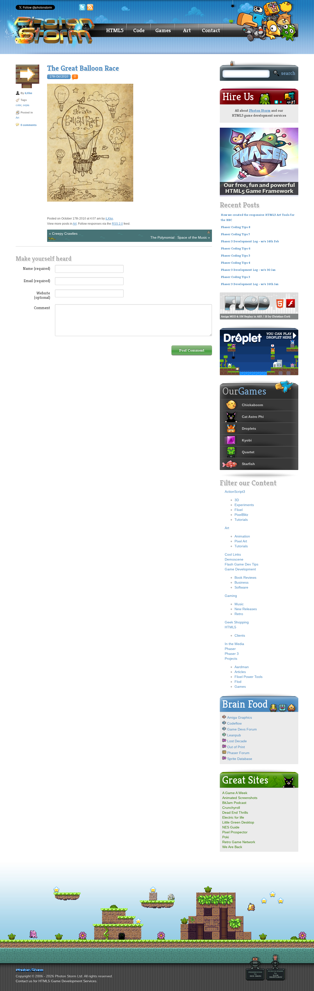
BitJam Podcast (234, 803)
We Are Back (232, 847)
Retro (239, 614)
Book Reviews (245, 577)
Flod (238, 682)
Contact (211, 30)
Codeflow (234, 723)
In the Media (234, 644)
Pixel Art (241, 541)
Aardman (242, 667)
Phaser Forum (238, 753)
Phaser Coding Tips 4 (235, 263)
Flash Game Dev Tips (241, 564)
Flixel (239, 510)
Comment (42, 307)
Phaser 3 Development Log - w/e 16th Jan (249, 284)
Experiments (244, 505)
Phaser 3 (232, 654)
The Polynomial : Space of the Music (178, 237)
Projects (231, 659)
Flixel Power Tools (248, 677)
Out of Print (236, 747)
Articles (240, 672)
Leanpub (234, 735)
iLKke (28, 93)
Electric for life (233, 817)
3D (237, 500)
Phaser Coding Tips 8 (235, 227)
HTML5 (114, 30)
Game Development (240, 569)
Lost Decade (237, 741)
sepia (26, 105)
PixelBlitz (241, 515)
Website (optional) (42, 295)
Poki (225, 837)
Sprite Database (239, 759)
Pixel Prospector (235, 832)
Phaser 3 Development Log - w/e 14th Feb (250, 241)
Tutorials (241, 520)
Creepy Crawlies (65, 233)
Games (163, 30)
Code (138, 30)
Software (241, 587)
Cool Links (233, 554)
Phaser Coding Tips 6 (235, 248)
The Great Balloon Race (83, 68)
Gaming (231, 596)
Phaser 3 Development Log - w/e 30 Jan (248, 270)
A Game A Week (234, 793)
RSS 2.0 (117, 223)
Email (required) (37, 280)
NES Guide (230, 827)
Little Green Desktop (238, 822)
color (18, 105)
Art (187, 30)
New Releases (246, 609)
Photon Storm (260, 110)
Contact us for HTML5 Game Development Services (56, 981)
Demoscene (234, 559)
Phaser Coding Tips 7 (235, 234)
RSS (90, 7)
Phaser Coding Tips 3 (235, 277)
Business (242, 582)
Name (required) (36, 268)
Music (239, 604)
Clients (240, 635)
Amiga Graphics (239, 717)
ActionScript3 (235, 492)
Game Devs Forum (242, 729)
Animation (242, 536)
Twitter (82, 7)
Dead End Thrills (235, 812)
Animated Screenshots (239, 798)
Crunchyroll (231, 808)
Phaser (230, 649)
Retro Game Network (238, 842)
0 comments (29, 125)
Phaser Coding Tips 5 (235, 256)
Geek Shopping (237, 622)
